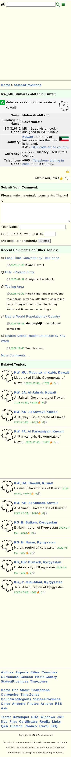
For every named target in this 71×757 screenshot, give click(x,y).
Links (56, 721)
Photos (33, 703)
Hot (15, 690)
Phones (31, 726)
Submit (44, 240)
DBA (35, 717)
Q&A (4, 726)
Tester (6, 717)
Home (5, 85)
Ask (4, 708)
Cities (35, 672)
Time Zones (30, 694)
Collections (40, 690)
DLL (4, 721)
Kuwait (27, 137)
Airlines (7, 672)
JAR (60, 717)
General (27, 677)
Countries (50, 672)
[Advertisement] (35, 44)
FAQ (54, 726)
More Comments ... (15, 355)
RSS (58, 703)
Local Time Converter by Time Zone (32, 258)
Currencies (10, 677)
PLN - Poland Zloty (19, 272)
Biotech (16, 726)
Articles (47, 703)
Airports (22, 672)
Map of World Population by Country (32, 316)
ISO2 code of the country (49, 147)
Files (13, 721)
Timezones (39, 681)
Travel (44, 726)
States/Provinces (27, 85)
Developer (21, 717)
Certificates (28, 721)
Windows (48, 717)
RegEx (45, 721)
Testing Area (14, 286)
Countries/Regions (16, 699)
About (25, 690)
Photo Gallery (46, 677)
